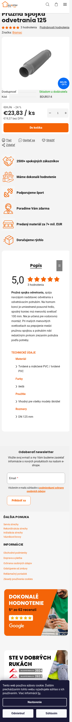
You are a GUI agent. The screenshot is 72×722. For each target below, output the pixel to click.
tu (39, 693)
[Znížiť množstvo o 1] (50, 113)
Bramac (17, 32)
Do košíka (36, 127)
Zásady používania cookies (18, 579)
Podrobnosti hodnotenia (54, 27)
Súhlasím (51, 713)
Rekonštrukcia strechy (15, 528)
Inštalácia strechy (13, 532)
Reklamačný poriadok (15, 573)
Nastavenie (35, 702)
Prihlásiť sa (19, 500)
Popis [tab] (36, 265)
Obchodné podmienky (15, 552)
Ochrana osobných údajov (17, 563)
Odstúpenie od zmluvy (15, 568)
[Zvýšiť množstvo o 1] (65, 113)
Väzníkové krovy (12, 537)
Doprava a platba (12, 558)
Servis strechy (11, 524)
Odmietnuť (18, 713)
